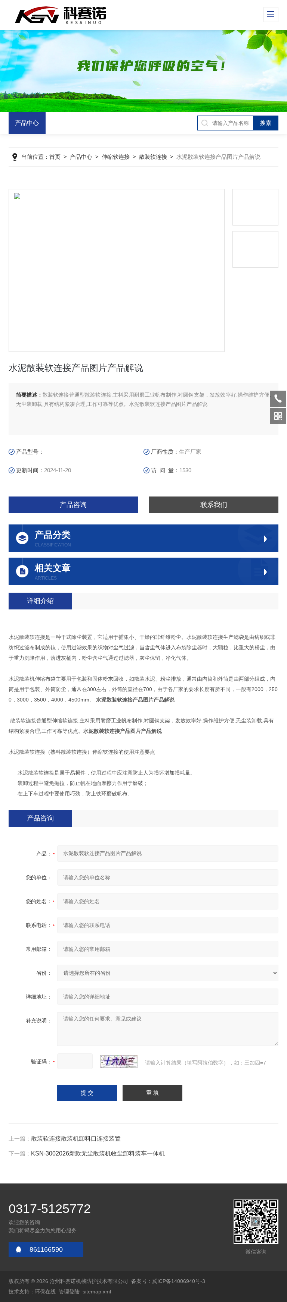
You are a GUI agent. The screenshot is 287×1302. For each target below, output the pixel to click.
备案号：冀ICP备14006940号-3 (168, 1281)
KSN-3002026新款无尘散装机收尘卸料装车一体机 (98, 1153)
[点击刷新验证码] (119, 1061)
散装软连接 (153, 157)
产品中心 (27, 123)
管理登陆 (69, 1292)
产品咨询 (73, 504)
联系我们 (213, 504)
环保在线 (45, 1292)
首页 (55, 157)
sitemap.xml (97, 1292)
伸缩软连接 (116, 157)
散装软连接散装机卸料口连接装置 (76, 1138)
